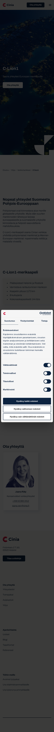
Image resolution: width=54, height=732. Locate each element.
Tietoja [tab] (44, 321)
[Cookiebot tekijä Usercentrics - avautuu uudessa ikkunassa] (39, 313)
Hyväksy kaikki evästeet (27, 401)
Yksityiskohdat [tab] (27, 321)
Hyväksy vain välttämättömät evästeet (27, 417)
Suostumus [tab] (9, 321)
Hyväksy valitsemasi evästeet (27, 409)
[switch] (47, 373)
